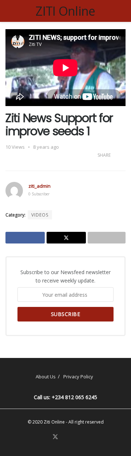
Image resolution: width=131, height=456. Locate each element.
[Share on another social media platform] (107, 237)
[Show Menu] (8, 11)
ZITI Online (65, 11)
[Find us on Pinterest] (64, 437)
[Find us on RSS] (81, 437)
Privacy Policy (78, 376)
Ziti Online (54, 422)
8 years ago (46, 147)
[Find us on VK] (73, 437)
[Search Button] (122, 11)
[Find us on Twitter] (55, 437)
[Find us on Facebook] (46, 437)
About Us (46, 376)
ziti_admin (39, 186)
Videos (39, 215)
